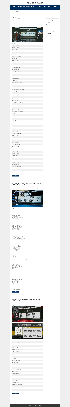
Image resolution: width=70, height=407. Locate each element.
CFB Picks (34, 6)
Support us (48, 22)
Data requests (48, 26)
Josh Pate (31, 8)
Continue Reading (15, 175)
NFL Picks (39, 6)
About (47, 24)
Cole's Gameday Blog (35, 2)
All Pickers (55, 6)
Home (14, 6)
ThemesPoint (39, 405)
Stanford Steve (37, 8)
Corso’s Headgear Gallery (27, 6)
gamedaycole (22, 18)
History (47, 28)
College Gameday (19, 6)
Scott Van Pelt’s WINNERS (24, 8)
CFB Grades (44, 6)
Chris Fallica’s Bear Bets (46, 8)
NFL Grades (49, 6)
